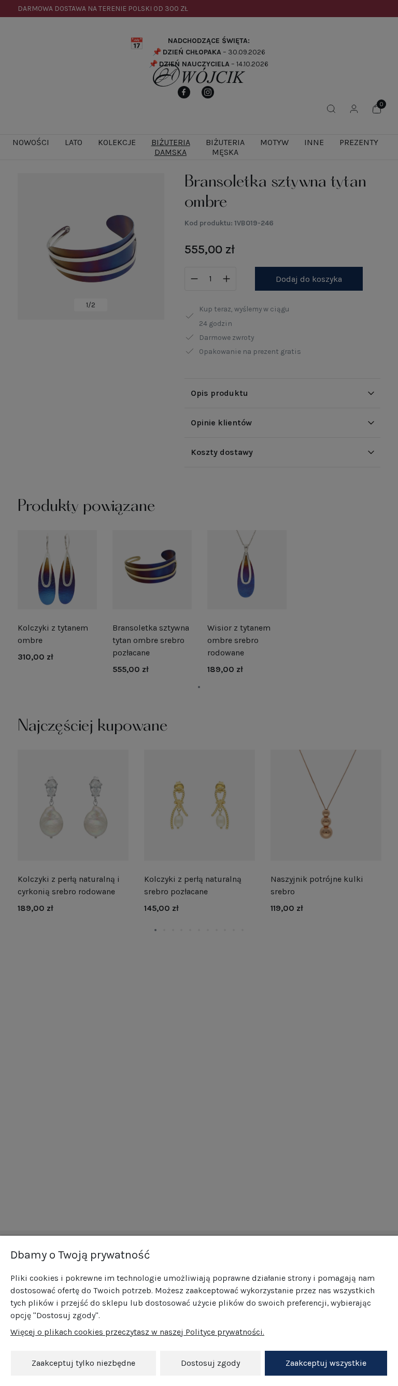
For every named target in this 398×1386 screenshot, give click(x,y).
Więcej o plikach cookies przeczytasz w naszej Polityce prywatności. (137, 1332)
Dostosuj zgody (210, 1363)
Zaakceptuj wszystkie (326, 1363)
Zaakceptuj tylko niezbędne (83, 1363)
